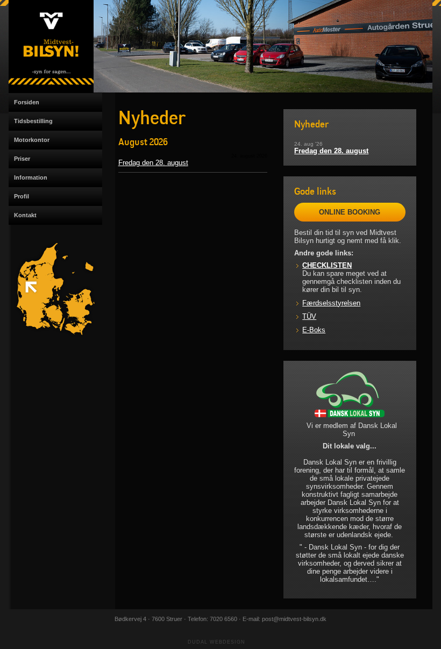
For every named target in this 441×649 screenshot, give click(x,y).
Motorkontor (31, 140)
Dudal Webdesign (216, 642)
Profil (21, 196)
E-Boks (313, 330)
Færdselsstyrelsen (331, 303)
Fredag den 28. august (153, 163)
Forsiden (26, 102)
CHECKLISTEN (327, 265)
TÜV (309, 316)
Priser (22, 158)
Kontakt (25, 215)
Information (30, 177)
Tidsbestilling (33, 121)
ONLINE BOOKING (349, 212)
